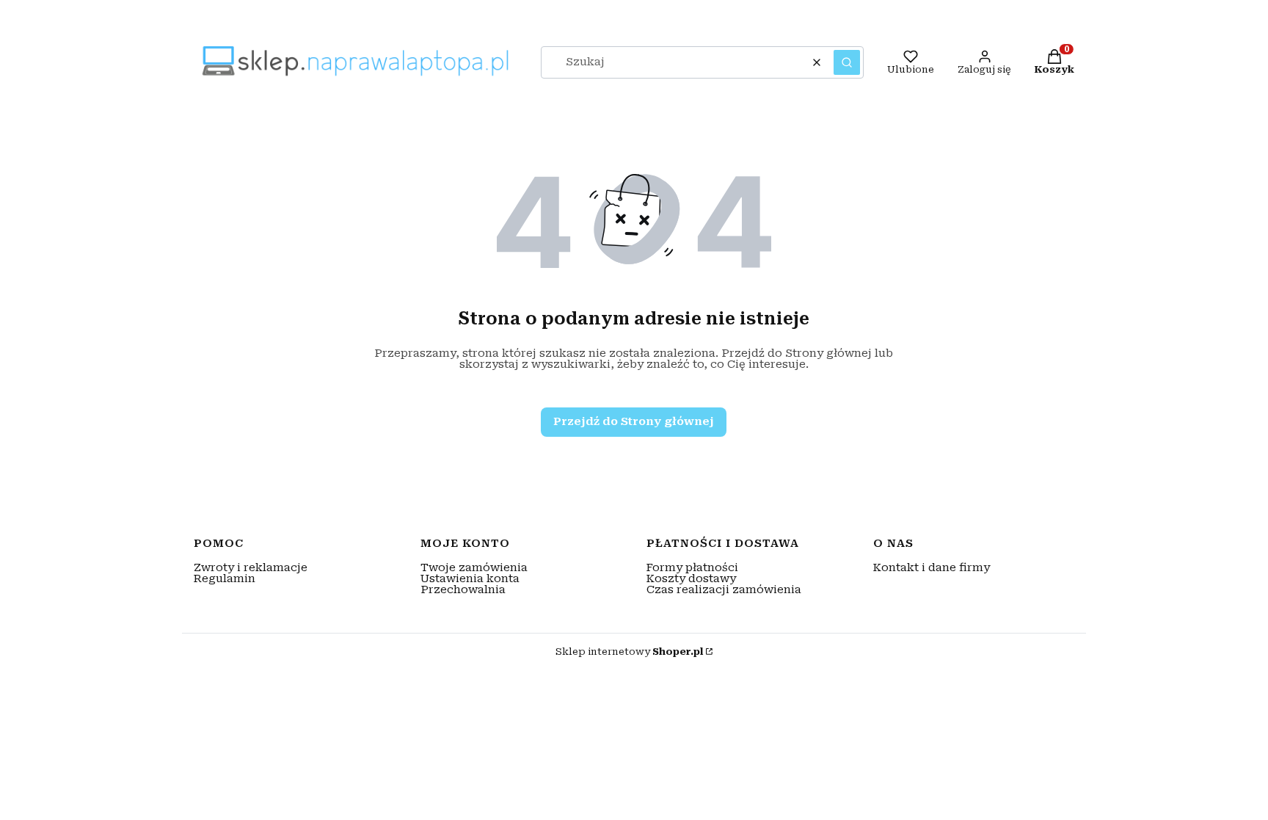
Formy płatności (692, 567)
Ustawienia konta (470, 578)
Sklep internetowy (629, 651)
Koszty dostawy (691, 578)
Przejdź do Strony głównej (633, 421)
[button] (847, 62)
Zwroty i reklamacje (250, 567)
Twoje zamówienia (474, 567)
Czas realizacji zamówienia (723, 589)
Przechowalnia (463, 589)
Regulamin (224, 578)
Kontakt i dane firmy (931, 567)
